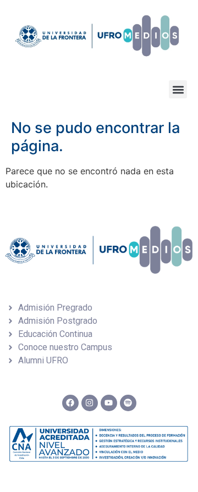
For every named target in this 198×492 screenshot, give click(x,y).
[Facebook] (70, 403)
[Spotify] (128, 403)
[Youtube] (109, 403)
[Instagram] (89, 403)
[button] (178, 89)
